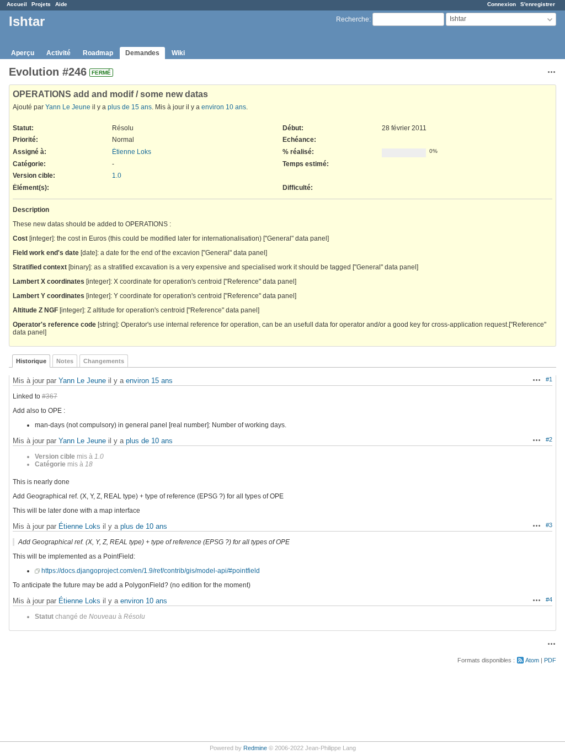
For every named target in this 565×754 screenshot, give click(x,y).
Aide (61, 4)
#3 (549, 525)
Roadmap (98, 53)
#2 (549, 439)
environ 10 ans (223, 107)
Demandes (142, 53)
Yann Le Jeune (67, 107)
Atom (532, 660)
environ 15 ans (149, 380)
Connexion (501, 4)
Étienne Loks (131, 152)
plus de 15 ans (130, 107)
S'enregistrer (537, 4)
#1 (549, 379)
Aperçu (22, 53)
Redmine (255, 748)
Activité (58, 53)
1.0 (116, 175)
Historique (31, 361)
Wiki (178, 53)
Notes (64, 361)
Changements (103, 361)
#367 (49, 396)
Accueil (17, 4)
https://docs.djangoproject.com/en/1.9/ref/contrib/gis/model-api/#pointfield (150, 571)
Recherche (352, 19)
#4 (549, 599)
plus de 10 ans (149, 441)
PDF (550, 660)
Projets (41, 4)
